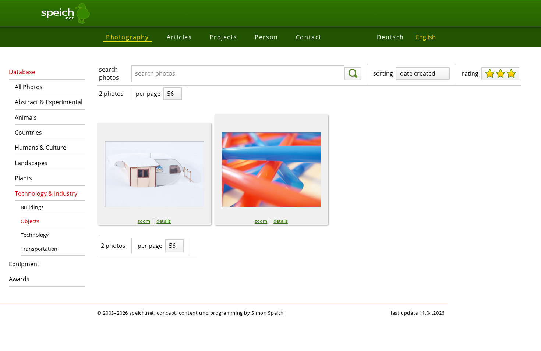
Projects (223, 37)
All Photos (29, 87)
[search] (352, 73)
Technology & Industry (46, 193)
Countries (28, 133)
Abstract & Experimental (48, 102)
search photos (109, 73)
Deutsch (390, 37)
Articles (179, 37)
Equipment (24, 264)
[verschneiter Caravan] (154, 174)
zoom (144, 221)
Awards (19, 279)
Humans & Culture (40, 148)
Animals (26, 117)
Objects (30, 221)
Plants (23, 178)
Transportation (39, 248)
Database (22, 72)
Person (266, 37)
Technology (35, 234)
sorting (383, 73)
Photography (127, 37)
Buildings (32, 207)
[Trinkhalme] (271, 169)
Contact (309, 37)
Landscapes (31, 163)
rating (470, 73)
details (163, 221)
